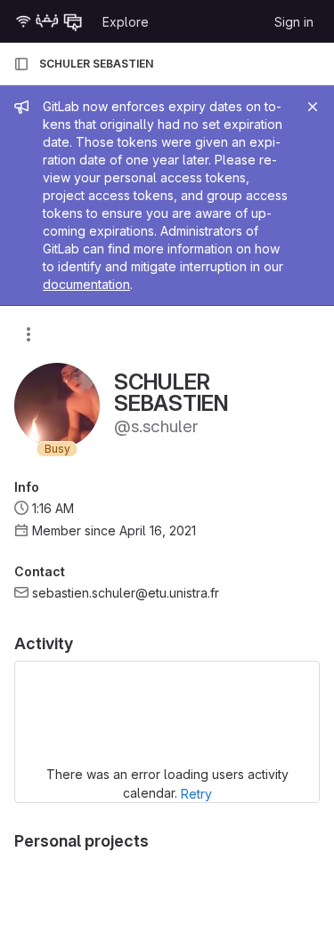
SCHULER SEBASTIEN (96, 63)
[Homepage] (49, 21)
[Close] (312, 106)
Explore (125, 21)
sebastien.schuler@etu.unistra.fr (125, 592)
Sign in (294, 21)
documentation (86, 284)
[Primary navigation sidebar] (21, 64)
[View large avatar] (57, 404)
